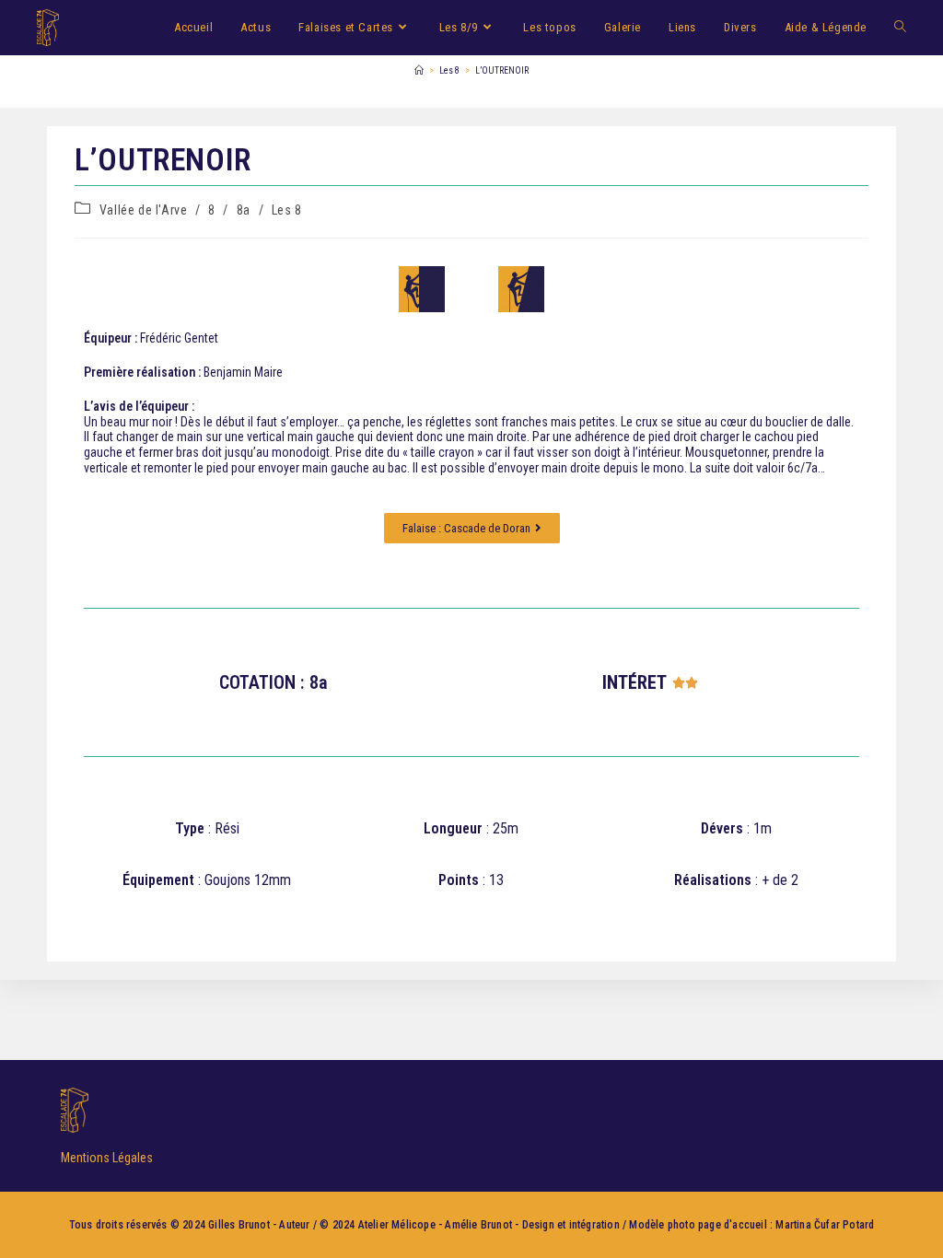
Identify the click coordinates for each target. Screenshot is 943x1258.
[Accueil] (419, 70)
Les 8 (287, 210)
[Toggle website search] (900, 27)
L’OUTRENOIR (502, 70)
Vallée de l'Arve (143, 210)
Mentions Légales (107, 1157)
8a (243, 210)
